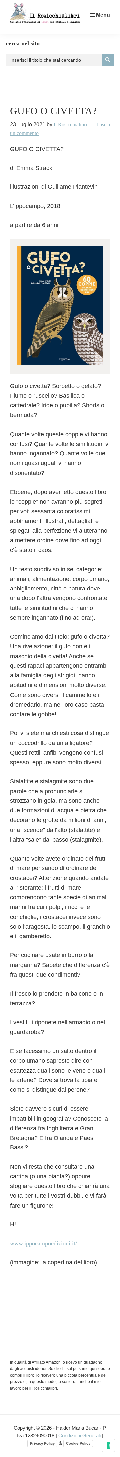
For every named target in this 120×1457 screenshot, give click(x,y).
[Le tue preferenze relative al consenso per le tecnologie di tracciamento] (108, 1445)
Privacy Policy (42, 1443)
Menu (103, 15)
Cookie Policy (78, 1443)
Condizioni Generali (80, 1435)
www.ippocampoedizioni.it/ (43, 1243)
